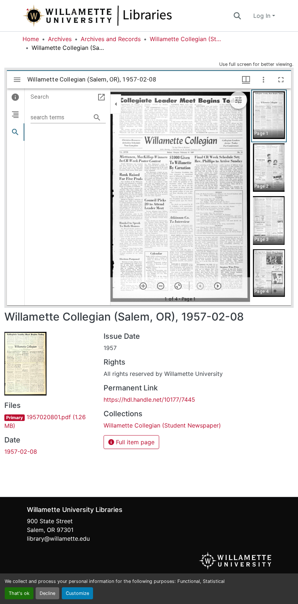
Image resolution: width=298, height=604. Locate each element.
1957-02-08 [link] (20, 451)
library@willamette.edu (58, 538)
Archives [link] (60, 39)
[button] (121, 15)
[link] (49, 421)
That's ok (19, 593)
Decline (47, 593)
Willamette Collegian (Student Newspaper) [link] (186, 39)
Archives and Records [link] (111, 39)
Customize (77, 593)
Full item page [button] (134, 442)
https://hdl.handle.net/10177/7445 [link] (149, 399)
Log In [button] (262, 15)
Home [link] (31, 39)
